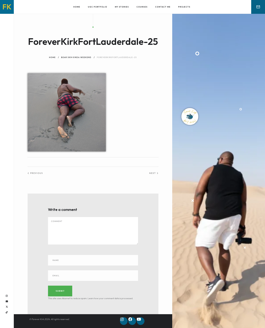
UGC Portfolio (97, 7)
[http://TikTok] (7, 312)
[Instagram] (124, 321)
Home (76, 7)
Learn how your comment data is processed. (110, 298)
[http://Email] (7, 301)
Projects (184, 7)
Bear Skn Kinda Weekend (76, 57)
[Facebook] (132, 321)
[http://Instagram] (7, 295)
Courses (142, 7)
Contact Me (163, 7)
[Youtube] (140, 321)
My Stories (122, 7)
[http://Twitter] (7, 306)
